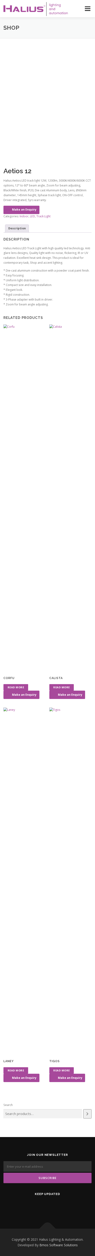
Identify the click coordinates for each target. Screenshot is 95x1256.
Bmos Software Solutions (58, 1245)
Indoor (24, 216)
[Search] (87, 1113)
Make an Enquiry (24, 209)
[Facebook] (42, 1206)
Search (8, 1105)
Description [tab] (17, 228)
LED (32, 216)
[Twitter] (30, 1206)
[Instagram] (64, 1206)
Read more (16, 687)
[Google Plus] (53, 1206)
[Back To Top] (47, 1229)
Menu (87, 9)
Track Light (43, 216)
